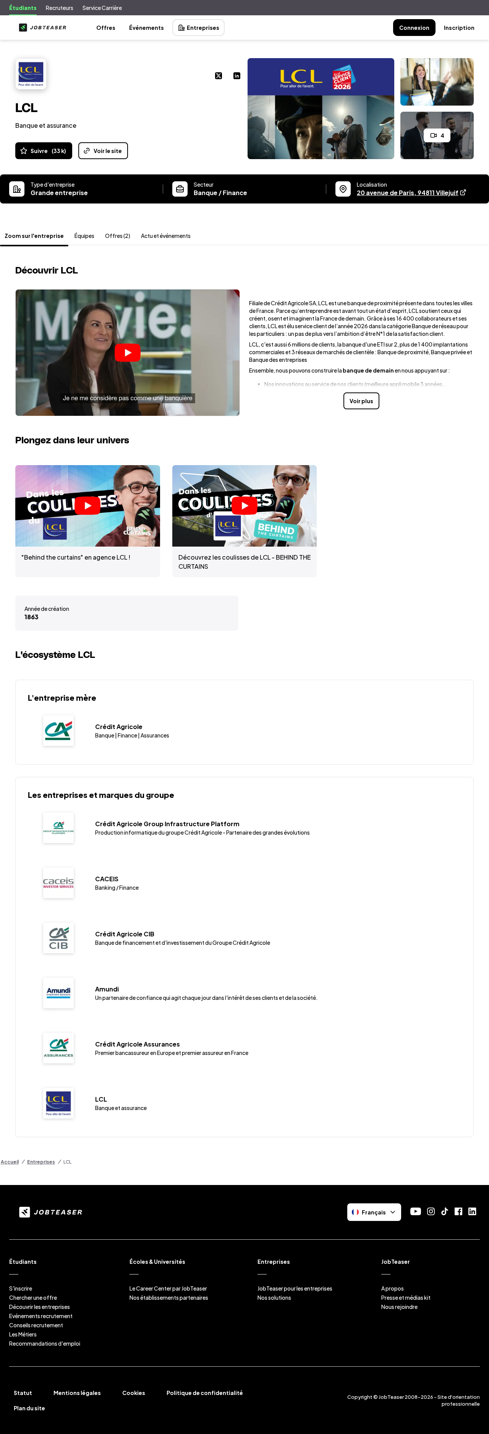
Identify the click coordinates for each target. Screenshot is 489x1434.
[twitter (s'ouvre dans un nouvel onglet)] (218, 76)
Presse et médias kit (406, 1297)
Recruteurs (59, 7)
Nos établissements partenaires (169, 1297)
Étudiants (23, 7)
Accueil (10, 1162)
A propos (392, 1288)
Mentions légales (77, 1392)
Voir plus (361, 400)
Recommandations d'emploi (44, 1343)
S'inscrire (20, 1288)
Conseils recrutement (36, 1325)
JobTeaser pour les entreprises (294, 1288)
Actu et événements (166, 235)
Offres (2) (117, 235)
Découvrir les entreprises (39, 1306)
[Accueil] (41, 27)
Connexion (414, 27)
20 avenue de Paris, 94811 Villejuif (412, 193)
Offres (105, 27)
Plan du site (29, 1408)
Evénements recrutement (41, 1315)
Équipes (84, 235)
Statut (23, 1392)
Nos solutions (274, 1297)
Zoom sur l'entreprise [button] (34, 235)
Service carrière (102, 7)
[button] (128, 353)
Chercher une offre (33, 1297)
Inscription (459, 27)
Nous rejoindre (399, 1306)
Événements (146, 27)
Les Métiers (23, 1334)
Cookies (133, 1392)
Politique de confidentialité (205, 1392)
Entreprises (203, 27)
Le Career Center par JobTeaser (168, 1288)
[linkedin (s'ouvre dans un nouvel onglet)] (236, 76)
